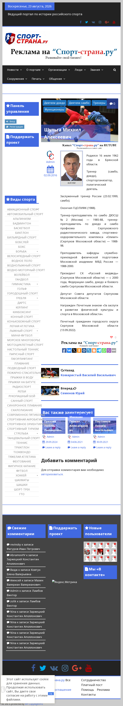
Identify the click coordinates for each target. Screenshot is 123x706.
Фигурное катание (22, 466)
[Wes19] (87, 552)
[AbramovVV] (94, 558)
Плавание (21, 363)
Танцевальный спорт (23, 438)
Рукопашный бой (22, 396)
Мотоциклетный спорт (23, 345)
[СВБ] (87, 558)
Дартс (21, 303)
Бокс (22, 247)
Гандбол (21, 279)
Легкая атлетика (21, 326)
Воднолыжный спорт (23, 265)
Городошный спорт (22, 293)
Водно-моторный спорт (23, 270)
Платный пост (92, 685)
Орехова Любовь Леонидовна (53, 426)
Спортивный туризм (23, 429)
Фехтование (22, 461)
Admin (50, 162)
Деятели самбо (79, 103)
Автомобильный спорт (23, 214)
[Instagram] (65, 668)
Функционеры (54, 109)
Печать (36, 79)
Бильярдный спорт (22, 237)
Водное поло (22, 261)
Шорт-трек (22, 489)
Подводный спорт (22, 368)
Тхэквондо (21, 452)
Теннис (22, 443)
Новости (13, 70)
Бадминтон (22, 223)
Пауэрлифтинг (22, 359)
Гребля (21, 298)
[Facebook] (33, 668)
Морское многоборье (23, 340)
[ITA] (94, 552)
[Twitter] (43, 668)
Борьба (21, 251)
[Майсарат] (100, 552)
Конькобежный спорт (23, 321)
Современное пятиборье (23, 415)
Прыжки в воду (21, 377)
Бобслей (21, 242)
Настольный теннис (23, 349)
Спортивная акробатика (23, 419)
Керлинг (22, 307)
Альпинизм (22, 219)
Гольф (22, 289)
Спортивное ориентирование (23, 424)
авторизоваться (52, 474)
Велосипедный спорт (23, 256)
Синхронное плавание (23, 405)
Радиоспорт (21, 387)
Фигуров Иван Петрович (23, 549)
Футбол (22, 471)
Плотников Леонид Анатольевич (104, 426)
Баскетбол (22, 228)
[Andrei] (114, 552)
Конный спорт (22, 317)
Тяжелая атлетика (22, 457)
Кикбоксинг (22, 312)
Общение (55, 79)
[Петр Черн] (87, 545)
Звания (95, 70)
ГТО (21, 494)
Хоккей (21, 475)
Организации (57, 70)
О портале (33, 70)
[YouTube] (88, 668)
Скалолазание (22, 410)
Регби (22, 391)
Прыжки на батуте (22, 382)
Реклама (103, 690)
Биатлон (22, 233)
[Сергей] (107, 558)
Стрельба (21, 433)
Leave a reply (52, 447)
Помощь (87, 690)
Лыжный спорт (21, 331)
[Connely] (100, 545)
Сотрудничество (93, 680)
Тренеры (99, 103)
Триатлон (21, 447)
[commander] (114, 545)
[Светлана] (107, 545)
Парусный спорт (21, 354)
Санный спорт (22, 401)
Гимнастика (21, 284)
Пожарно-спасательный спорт (23, 373)
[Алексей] (114, 558)
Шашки (21, 485)
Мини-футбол (21, 335)
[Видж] (100, 558)
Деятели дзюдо (54, 103)
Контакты (88, 694)
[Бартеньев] (107, 552)
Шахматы (22, 480)
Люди (78, 70)
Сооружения (15, 79)
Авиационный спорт (23, 209)
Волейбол (22, 275)
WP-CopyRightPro (34, 704)
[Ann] (94, 545)
